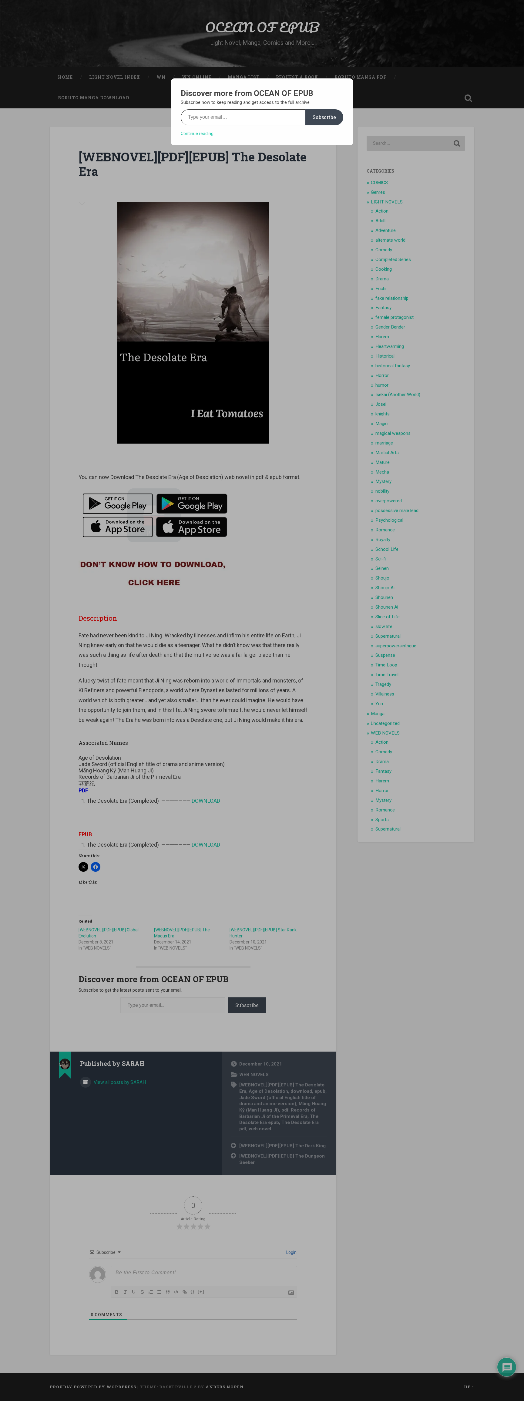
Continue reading (197, 133)
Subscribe (324, 117)
